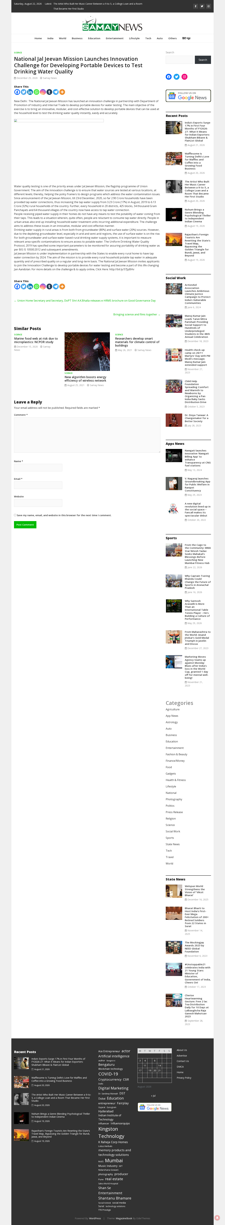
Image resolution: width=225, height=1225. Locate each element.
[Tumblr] (49, 87)
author (101, 1055)
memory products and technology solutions (114, 1147)
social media (119, 1197)
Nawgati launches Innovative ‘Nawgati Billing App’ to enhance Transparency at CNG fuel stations (198, 453)
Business (77, 33)
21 (159, 1065)
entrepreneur (106, 1098)
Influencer (103, 1118)
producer (121, 1169)
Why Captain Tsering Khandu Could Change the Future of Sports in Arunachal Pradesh (198, 577)
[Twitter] (24, 87)
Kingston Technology (111, 1127)
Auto (160, 33)
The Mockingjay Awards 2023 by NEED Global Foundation (194, 942)
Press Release (174, 807)
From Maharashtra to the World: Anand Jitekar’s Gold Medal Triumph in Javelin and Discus (198, 632)
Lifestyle (134, 33)
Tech (148, 33)
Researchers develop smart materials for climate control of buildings (137, 337)
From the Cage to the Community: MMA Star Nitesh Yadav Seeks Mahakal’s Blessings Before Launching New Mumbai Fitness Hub (198, 548)
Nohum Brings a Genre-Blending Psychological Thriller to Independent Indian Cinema (97, 3)
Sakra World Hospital (108, 1178)
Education (94, 33)
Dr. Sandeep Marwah (108, 1088)
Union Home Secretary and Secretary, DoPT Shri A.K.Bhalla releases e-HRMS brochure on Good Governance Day (85, 295)
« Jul (153, 1090)
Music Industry (107, 1161)
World (62, 33)
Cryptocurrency (110, 1074)
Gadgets (171, 768)
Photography (174, 794)
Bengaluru (106, 1059)
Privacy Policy (184, 1072)
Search (170, 47)
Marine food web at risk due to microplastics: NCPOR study (36, 335)
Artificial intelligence (113, 1051)
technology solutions (115, 1201)
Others (172, 33)
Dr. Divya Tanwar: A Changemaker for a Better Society (196, 413)
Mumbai (114, 1155)
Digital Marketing (113, 1083)
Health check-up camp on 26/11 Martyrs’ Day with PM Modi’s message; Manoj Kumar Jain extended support (197, 352)
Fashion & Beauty (176, 749)
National (171, 788)
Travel (170, 852)
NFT (121, 1161)
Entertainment (115, 33)
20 (154, 1065)
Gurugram (111, 1102)
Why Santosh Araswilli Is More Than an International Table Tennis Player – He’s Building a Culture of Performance (197, 604)
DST (122, 1088)
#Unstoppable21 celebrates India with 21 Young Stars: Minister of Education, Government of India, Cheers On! (198, 968)
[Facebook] (17, 87)
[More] (62, 87)
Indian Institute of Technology (109, 1112)
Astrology (172, 717)
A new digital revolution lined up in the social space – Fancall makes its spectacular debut (198, 504)
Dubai (101, 1093)
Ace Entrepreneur (109, 1046)
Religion (171, 813)
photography (105, 1169)
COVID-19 (108, 1069)
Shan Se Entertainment (110, 1185)
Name (18, 456)
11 (145, 1060)
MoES (100, 1156)
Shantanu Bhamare (114, 1193)
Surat (101, 1201)
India (50, 33)
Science (18, 47)
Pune (101, 1174)
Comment (21, 410)
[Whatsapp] (36, 87)
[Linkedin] (30, 87)
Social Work (173, 826)
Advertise (182, 1050)
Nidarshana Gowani (108, 1164)
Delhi (100, 1078)
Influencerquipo (120, 1118)
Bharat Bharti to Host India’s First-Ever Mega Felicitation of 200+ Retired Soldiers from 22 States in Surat (197, 912)
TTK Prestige (104, 1204)
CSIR (126, 1074)
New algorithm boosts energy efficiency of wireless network (85, 373)
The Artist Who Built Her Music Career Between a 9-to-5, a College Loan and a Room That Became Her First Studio (197, 184)
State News (173, 839)
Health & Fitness (176, 775)
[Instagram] (43, 87)
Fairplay (123, 1098)
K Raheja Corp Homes (113, 1137)
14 (159, 1060)
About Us (182, 1045)
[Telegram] (56, 87)
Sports (170, 833)
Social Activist (104, 1198)
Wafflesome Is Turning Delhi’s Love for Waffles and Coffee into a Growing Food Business (197, 156)
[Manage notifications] (217, 1217)
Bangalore (111, 1056)
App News (172, 711)
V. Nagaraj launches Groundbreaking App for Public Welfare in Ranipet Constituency (197, 479)
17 (140, 1065)
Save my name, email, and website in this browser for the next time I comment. (64, 510)
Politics (170, 801)
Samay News (50, 73)
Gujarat (101, 1102)
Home (38, 33)
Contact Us (183, 1056)
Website (19, 491)
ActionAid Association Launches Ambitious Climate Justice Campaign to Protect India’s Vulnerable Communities (198, 288)
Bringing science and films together (136, 309)
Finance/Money (175, 756)
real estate (114, 1173)
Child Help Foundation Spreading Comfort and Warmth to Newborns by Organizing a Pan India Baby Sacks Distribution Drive (197, 387)
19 (149, 1065)
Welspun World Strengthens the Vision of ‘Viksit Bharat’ (195, 885)
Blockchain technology (110, 1063)
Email (18, 474)
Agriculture (173, 704)
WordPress (95, 1213)
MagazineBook (124, 1213)
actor (126, 1046)
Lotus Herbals (105, 1141)
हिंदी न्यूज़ (186, 33)
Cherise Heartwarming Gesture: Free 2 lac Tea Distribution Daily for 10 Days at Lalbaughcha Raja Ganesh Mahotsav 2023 (197, 1001)
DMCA (180, 1061)
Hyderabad (105, 1106)
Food (169, 762)
